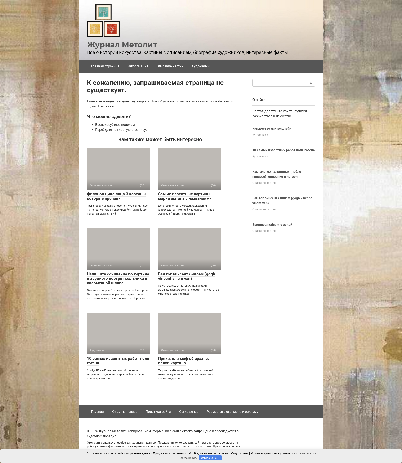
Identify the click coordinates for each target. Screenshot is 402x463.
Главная (97, 412)
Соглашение (188, 412)
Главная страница (105, 66)
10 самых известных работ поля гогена (118, 360)
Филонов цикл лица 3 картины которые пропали (116, 196)
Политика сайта (158, 412)
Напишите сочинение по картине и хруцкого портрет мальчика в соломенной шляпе (118, 278)
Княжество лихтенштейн (271, 128)
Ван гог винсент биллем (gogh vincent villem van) (186, 276)
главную (124, 130)
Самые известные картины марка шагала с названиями (185, 196)
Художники (201, 66)
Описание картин (170, 66)
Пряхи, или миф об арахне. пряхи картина (183, 360)
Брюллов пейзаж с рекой (272, 225)
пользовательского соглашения (189, 446)
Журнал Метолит (122, 44)
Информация (138, 66)
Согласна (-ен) (210, 457)
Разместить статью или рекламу (232, 412)
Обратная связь (124, 412)
